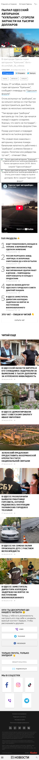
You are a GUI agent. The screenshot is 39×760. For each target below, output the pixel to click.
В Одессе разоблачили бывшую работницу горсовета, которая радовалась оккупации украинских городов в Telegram (15, 503)
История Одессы (25, 4)
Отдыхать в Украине (9, 4)
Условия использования (19, 714)
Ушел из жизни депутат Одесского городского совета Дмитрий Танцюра (21, 288)
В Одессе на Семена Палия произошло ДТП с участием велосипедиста (17, 548)
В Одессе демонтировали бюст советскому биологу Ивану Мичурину (17, 414)
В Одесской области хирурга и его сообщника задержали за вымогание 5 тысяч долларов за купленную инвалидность (19, 372)
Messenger (21, 643)
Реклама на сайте (20, 719)
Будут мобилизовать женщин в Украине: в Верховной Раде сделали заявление (21, 247)
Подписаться (21, 669)
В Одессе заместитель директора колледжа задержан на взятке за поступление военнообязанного (17, 302)
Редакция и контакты (19, 717)
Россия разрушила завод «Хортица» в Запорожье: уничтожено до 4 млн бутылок (21, 258)
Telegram (21, 636)
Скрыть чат (20, 320)
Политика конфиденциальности (19, 722)
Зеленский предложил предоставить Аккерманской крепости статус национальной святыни (19, 456)
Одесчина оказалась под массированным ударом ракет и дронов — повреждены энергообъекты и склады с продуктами (21, 273)
